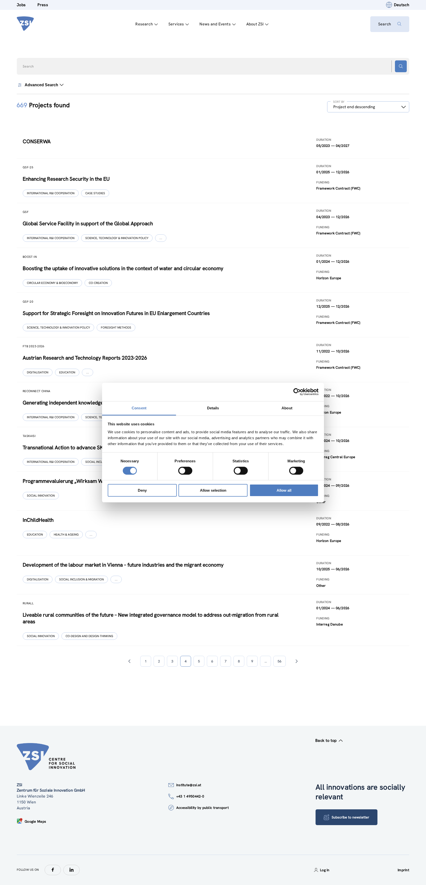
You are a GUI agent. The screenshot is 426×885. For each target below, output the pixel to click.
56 (280, 661)
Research (144, 24)
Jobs (21, 4)
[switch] (185, 471)
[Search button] (401, 66)
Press (42, 4)
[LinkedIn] (71, 870)
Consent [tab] (139, 408)
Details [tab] (213, 408)
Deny (142, 490)
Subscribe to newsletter (350, 817)
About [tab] (287, 408)
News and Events (215, 24)
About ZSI (255, 24)
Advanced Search (41, 85)
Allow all (284, 490)
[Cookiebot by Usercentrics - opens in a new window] (297, 392)
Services (176, 24)
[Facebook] (53, 870)
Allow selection (213, 490)
